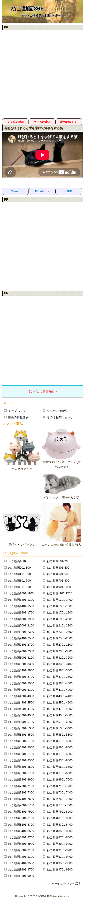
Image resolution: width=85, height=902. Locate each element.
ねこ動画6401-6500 (21, 766)
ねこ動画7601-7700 (21, 805)
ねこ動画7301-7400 (60, 792)
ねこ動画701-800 (58, 580)
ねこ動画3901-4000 (60, 683)
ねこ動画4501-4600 (60, 702)
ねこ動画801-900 (19, 587)
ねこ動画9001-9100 (21, 850)
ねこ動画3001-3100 (21, 657)
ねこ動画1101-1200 (59, 593)
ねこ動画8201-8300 (21, 824)
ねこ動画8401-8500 (21, 831)
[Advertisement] (42, 74)
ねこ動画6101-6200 (60, 754)
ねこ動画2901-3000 (60, 651)
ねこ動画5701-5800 (60, 741)
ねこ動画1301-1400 (60, 599)
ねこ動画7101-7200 (60, 786)
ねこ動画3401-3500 (21, 670)
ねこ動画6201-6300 (21, 760)
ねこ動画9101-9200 (60, 850)
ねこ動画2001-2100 (21, 625)
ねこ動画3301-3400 (60, 664)
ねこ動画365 (27, 8)
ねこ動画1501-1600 (60, 606)
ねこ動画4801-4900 (21, 715)
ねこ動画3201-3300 (21, 664)
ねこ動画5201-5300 (21, 728)
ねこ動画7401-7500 (21, 798)
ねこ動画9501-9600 (60, 863)
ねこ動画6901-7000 (60, 779)
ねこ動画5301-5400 (60, 728)
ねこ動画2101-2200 (60, 625)
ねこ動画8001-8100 (21, 818)
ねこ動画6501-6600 (60, 766)
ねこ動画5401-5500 (21, 734)
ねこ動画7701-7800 (60, 805)
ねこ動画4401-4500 (21, 702)
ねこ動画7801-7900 (21, 811)
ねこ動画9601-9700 (21, 869)
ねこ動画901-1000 (59, 587)
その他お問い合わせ (60, 417)
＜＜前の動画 (15, 122)
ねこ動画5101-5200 (60, 721)
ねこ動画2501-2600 (60, 638)
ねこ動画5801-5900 (21, 747)
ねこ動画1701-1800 (60, 612)
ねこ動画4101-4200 (60, 689)
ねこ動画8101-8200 (60, 818)
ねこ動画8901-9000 (60, 843)
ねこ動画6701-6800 (60, 773)
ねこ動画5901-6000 (60, 747)
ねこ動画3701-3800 (60, 676)
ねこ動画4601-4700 (21, 708)
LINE (68, 191)
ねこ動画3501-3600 (60, 670)
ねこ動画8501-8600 (60, 831)
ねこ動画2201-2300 (21, 631)
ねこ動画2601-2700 (21, 644)
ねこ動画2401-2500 (21, 638)
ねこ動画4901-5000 (60, 715)
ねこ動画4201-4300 (21, 696)
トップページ (17, 410)
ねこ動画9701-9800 (60, 869)
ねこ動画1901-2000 (60, 619)
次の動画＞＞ (68, 122)
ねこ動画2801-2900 (21, 651)
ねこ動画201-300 (19, 567)
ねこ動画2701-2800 (60, 644)
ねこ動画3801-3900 (21, 683)
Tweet (15, 191)
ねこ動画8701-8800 (60, 837)
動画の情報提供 (18, 417)
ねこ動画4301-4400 (60, 696)
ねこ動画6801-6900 (21, 779)
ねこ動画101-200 (58, 561)
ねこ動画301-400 (58, 567)
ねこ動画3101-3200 (60, 657)
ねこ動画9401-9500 (21, 863)
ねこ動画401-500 (19, 574)
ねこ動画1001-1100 (21, 593)
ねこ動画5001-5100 (21, 721)
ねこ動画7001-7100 (21, 786)
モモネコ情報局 (41, 896)
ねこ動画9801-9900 (21, 875)
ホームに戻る (42, 122)
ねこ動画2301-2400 (60, 631)
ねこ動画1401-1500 (21, 606)
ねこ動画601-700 (19, 580)
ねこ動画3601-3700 (21, 676)
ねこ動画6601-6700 (21, 773)
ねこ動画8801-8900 (21, 843)
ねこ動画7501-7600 (60, 798)
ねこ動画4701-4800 (60, 708)
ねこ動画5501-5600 (60, 734)
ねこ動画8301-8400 (60, 824)
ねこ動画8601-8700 (21, 837)
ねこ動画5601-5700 (21, 741)
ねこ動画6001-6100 (21, 754)
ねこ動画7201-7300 (21, 792)
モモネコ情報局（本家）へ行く (41, 15)
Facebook (42, 191)
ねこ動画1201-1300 (21, 599)
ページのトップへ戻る (66, 883)
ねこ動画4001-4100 (21, 689)
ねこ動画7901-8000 (60, 811)
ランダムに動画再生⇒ (42, 391)
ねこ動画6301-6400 (60, 760)
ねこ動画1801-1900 (21, 619)
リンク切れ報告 (57, 410)
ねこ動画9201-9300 (21, 856)
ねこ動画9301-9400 (60, 856)
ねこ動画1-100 (17, 561)
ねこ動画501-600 (58, 574)
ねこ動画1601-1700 (21, 612)
